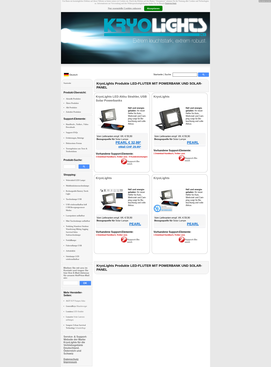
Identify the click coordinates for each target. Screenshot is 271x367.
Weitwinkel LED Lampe (75, 180)
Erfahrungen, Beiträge (75, 138)
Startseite (158, 74)
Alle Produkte (71, 108)
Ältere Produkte (72, 103)
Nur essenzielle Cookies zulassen (124, 8)
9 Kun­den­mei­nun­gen (138, 157)
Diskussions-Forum (74, 143)
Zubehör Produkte (73, 112)
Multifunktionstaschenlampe (77, 186)
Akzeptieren (153, 8)
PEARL (193, 142)
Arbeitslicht (70, 251)
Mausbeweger (76, 306)
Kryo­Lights (162, 96)
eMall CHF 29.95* (129, 146)
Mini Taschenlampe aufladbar (78, 221)
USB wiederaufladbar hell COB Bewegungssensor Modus (76, 207)
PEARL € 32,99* (128, 142)
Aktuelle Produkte (73, 99)
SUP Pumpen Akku (75, 301)
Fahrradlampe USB (74, 246)
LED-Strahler (75, 311)
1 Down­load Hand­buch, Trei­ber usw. (169, 153)
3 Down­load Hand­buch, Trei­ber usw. (112, 157)
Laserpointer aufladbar (75, 216)
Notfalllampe (71, 240)
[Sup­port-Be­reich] (124, 163)
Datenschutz (170, 3)
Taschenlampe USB (74, 199)
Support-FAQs (72, 132)
